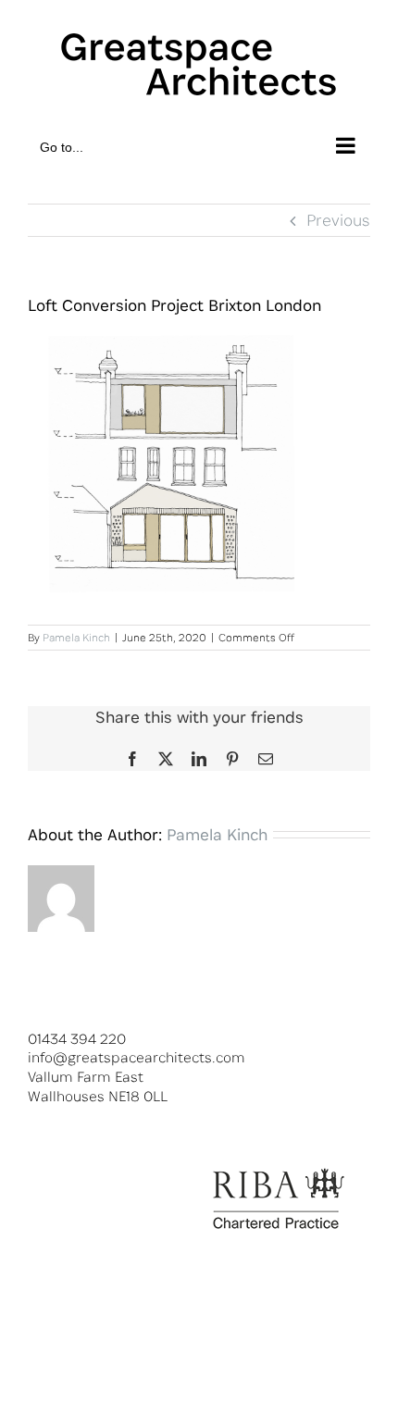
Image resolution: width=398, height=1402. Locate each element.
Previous (338, 219)
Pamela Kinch (76, 637)
